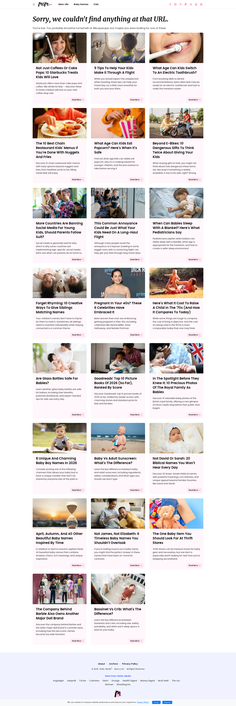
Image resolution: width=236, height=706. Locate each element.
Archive (113, 664)
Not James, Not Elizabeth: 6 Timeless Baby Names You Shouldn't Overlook (116, 538)
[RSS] (201, 4)
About (101, 664)
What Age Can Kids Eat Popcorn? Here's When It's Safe (115, 148)
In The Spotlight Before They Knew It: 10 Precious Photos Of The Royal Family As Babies (176, 385)
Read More (76, 100)
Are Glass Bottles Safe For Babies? (57, 381)
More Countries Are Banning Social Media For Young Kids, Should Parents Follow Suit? (59, 230)
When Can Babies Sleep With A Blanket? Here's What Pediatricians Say (176, 228)
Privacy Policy (130, 664)
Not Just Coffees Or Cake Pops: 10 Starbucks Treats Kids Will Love (57, 73)
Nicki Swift (163, 681)
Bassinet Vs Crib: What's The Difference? (117, 612)
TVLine (82, 681)
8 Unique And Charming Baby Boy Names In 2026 (56, 461)
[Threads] (191, 4)
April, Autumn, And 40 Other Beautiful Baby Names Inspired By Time (59, 538)
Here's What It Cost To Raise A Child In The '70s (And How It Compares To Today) (176, 308)
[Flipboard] (186, 4)
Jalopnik (71, 681)
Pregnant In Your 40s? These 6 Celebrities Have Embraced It (118, 308)
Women (109, 684)
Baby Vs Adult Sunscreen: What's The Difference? (115, 461)
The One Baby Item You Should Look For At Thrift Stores (173, 538)
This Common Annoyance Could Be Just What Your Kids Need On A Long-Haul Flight (116, 230)
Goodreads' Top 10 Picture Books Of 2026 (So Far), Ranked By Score (115, 383)
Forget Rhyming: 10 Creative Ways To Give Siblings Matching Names (59, 308)
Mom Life (63, 4)
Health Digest (130, 681)
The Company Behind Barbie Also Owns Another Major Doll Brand (57, 614)
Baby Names (81, 4)
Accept (156, 702)
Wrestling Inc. (124, 684)
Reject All (167, 702)
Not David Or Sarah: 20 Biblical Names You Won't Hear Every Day (174, 463)
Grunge (115, 681)
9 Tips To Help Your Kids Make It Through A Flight (114, 70)
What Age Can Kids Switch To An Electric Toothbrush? (175, 70)
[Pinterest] (181, 4)
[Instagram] (175, 4)
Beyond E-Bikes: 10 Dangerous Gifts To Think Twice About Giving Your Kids (173, 150)
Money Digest (147, 681)
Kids (96, 4)
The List (176, 681)
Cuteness (94, 681)
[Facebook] (170, 4)
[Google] (196, 4)
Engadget (58, 681)
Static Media (105, 669)
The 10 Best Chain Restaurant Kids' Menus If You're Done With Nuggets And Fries (57, 150)
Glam (105, 681)
